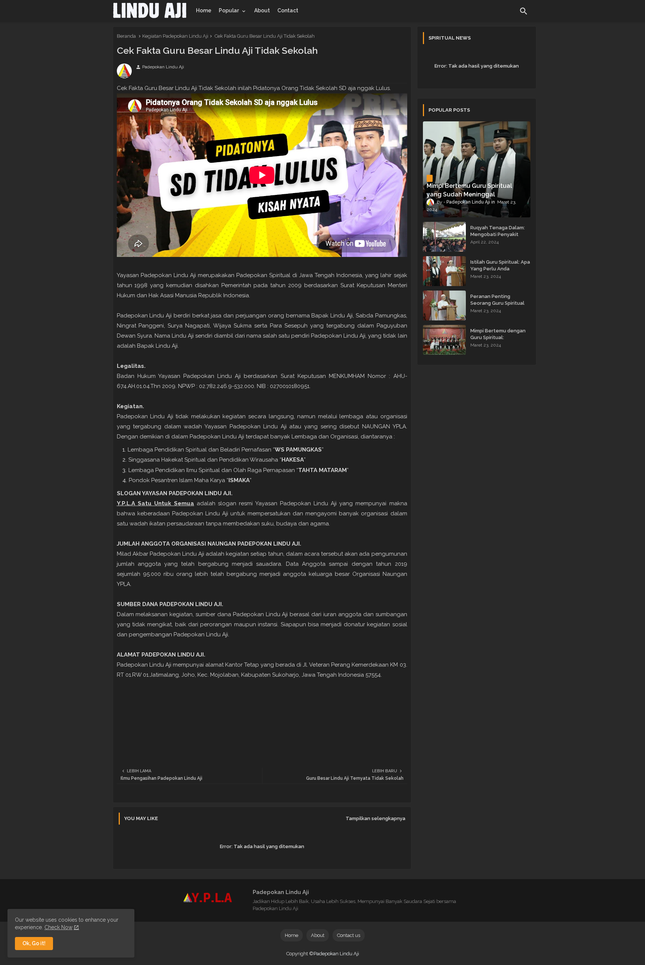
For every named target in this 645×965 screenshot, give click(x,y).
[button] (523, 11)
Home (203, 10)
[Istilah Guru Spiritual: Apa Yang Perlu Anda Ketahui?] (444, 271)
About (262, 10)
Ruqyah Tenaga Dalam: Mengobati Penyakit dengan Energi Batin (497, 234)
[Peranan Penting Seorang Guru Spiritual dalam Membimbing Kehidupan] (444, 305)
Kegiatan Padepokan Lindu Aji (175, 36)
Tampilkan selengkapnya (375, 818)
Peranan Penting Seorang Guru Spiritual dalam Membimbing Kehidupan (497, 307)
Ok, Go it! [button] (34, 943)
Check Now (58, 927)
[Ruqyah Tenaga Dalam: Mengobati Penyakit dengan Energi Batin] (444, 237)
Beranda (126, 36)
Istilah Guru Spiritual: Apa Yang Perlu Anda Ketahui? (500, 268)
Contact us (348, 935)
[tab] (203, 10)
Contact (287, 10)
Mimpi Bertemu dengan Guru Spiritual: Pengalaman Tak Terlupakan (498, 341)
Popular (229, 10)
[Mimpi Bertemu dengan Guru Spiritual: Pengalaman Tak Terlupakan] (444, 340)
